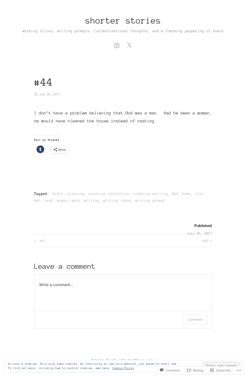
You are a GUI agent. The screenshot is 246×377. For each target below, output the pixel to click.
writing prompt (150, 200)
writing (91, 200)
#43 (39, 242)
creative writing (150, 194)
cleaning (76, 194)
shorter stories (123, 20)
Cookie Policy (123, 368)
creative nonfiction (108, 194)
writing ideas (117, 200)
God (175, 194)
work (76, 200)
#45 (205, 242)
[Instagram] (117, 44)
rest (48, 200)
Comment (195, 319)
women (62, 200)
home (186, 194)
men (37, 200)
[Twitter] (129, 44)
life (199, 194)
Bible (58, 194)
